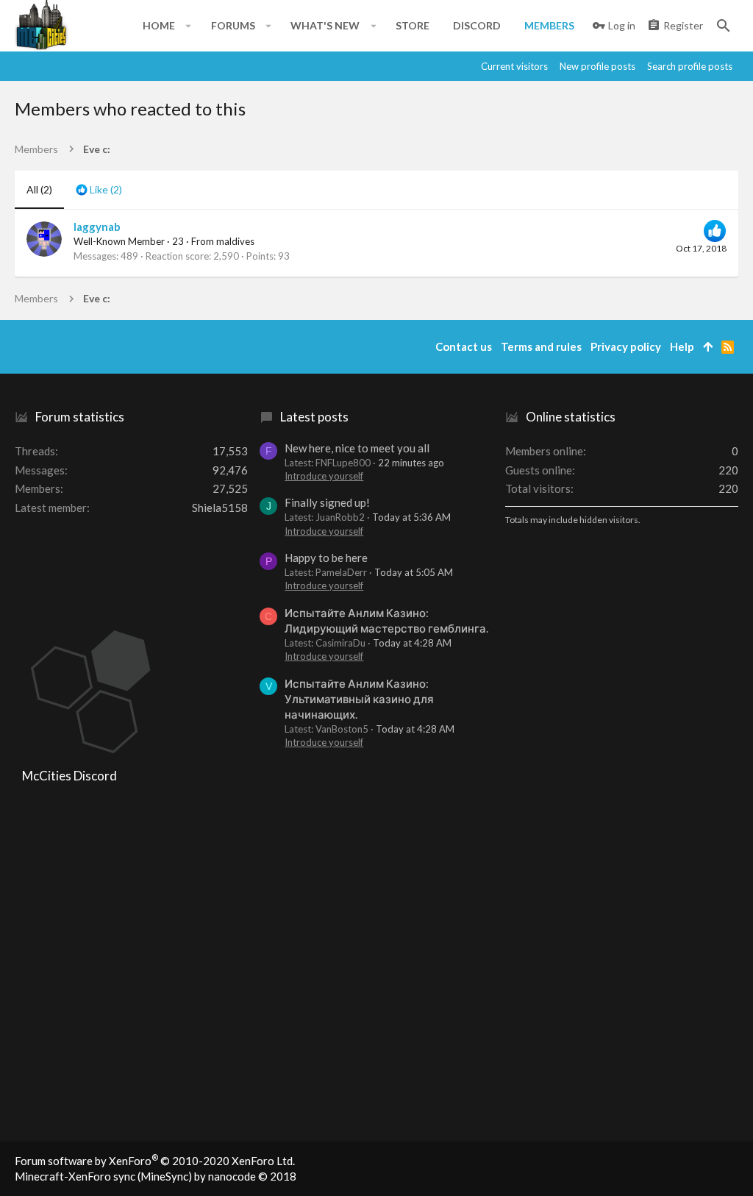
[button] (188, 25)
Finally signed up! (327, 502)
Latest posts (314, 416)
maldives (235, 241)
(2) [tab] (39, 189)
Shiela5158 (220, 507)
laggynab (97, 226)
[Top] (708, 347)
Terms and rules (541, 346)
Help (682, 346)
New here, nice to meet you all (357, 448)
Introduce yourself (324, 476)
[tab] (99, 190)
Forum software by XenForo (155, 1160)
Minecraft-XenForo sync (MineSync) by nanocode (155, 1176)
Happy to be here (326, 557)
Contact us (463, 346)
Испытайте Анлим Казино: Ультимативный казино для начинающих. (359, 699)
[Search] (723, 25)
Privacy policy (625, 346)
